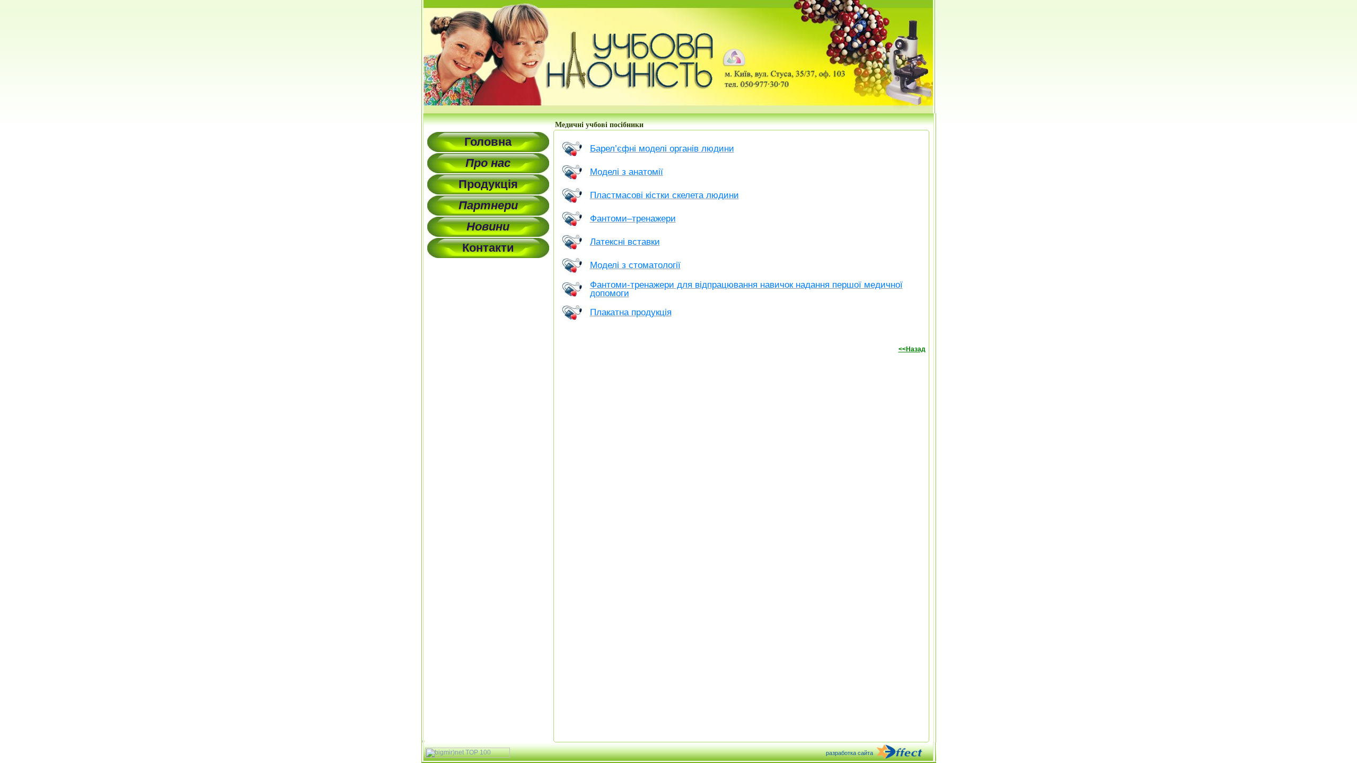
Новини (487, 226)
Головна (488, 141)
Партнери (488, 205)
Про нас (487, 163)
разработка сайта (849, 753)
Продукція (488, 184)
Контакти (488, 247)
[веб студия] (905, 752)
